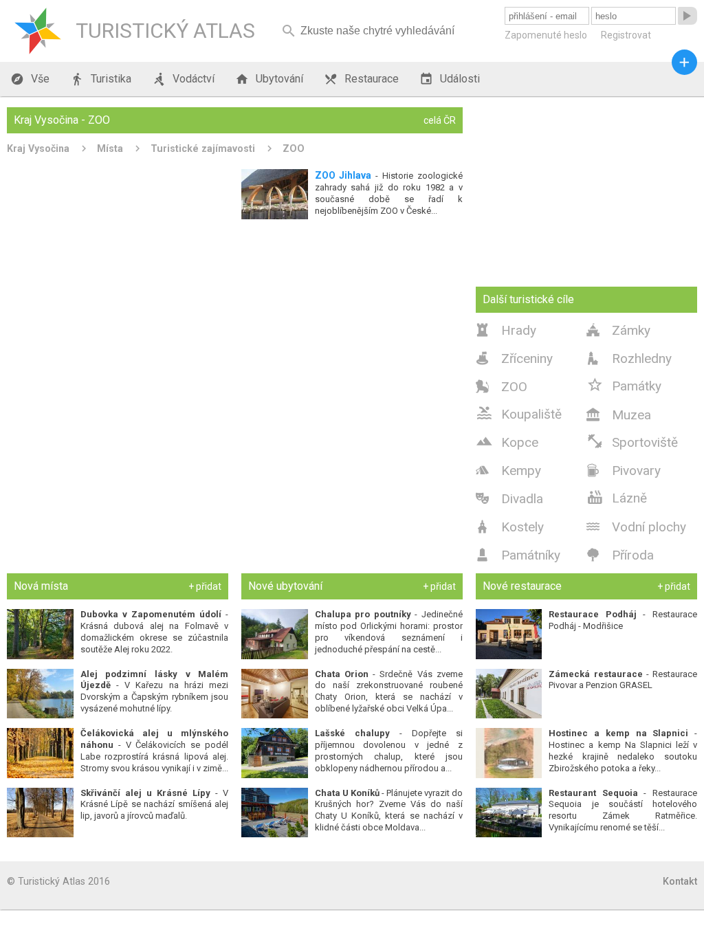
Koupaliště (519, 413)
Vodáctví (183, 79)
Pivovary (623, 470)
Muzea (618, 415)
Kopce (507, 441)
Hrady (506, 330)
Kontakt (680, 881)
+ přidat (204, 586)
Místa (110, 148)
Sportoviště (632, 441)
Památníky (518, 555)
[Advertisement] (235, 330)
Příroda (620, 555)
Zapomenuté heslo (546, 35)
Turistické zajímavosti (203, 148)
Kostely (510, 527)
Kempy (508, 470)
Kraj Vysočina (38, 148)
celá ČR (440, 120)
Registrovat (626, 35)
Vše (30, 79)
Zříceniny (514, 358)
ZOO (294, 148)
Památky (623, 385)
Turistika (100, 79)
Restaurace (361, 79)
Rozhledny (629, 358)
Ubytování (269, 79)
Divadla (509, 499)
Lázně (616, 497)
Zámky (618, 330)
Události (449, 79)
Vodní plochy (636, 527)
